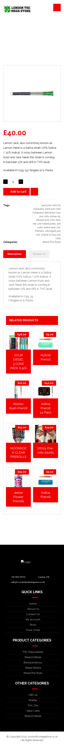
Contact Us (33, 614)
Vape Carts (33, 710)
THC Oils (33, 705)
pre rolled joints (47, 223)
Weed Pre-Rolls (51, 241)
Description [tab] (15, 254)
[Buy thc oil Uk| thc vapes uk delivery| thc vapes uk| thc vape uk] (17, 9)
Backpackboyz (33, 662)
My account (33, 619)
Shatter (33, 700)
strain (12, 276)
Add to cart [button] (47, 346)
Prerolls (39, 230)
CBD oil (32, 695)
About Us (33, 609)
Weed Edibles (32, 657)
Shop (33, 624)
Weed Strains (33, 667)
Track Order (33, 630)
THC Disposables (33, 652)
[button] (57, 7)
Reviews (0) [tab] (39, 254)
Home (33, 603)
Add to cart (18, 191)
